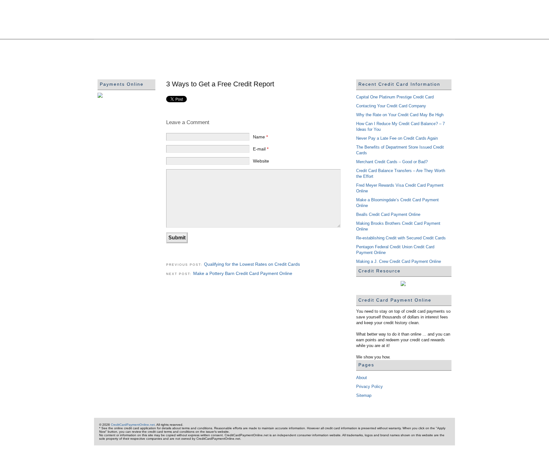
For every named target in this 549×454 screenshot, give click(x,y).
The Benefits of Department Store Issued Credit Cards (400, 150)
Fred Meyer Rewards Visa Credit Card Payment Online (400, 188)
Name (260, 136)
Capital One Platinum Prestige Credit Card (395, 97)
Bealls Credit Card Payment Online (388, 214)
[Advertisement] (213, 57)
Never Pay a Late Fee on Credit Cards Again (397, 138)
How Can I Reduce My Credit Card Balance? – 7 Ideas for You (400, 126)
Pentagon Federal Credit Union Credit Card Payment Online (395, 249)
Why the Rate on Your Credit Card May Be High (400, 114)
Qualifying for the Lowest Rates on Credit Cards (252, 264)
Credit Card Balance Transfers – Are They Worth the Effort (400, 173)
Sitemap (363, 395)
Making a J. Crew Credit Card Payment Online (398, 261)
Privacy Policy (369, 386)
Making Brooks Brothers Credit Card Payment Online (398, 226)
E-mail (260, 148)
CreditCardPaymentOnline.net (274, 23)
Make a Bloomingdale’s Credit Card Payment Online (397, 202)
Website (261, 161)
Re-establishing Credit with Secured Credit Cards (401, 238)
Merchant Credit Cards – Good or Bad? (392, 161)
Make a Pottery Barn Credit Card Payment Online (242, 273)
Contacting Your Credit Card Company (391, 105)
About (361, 377)
